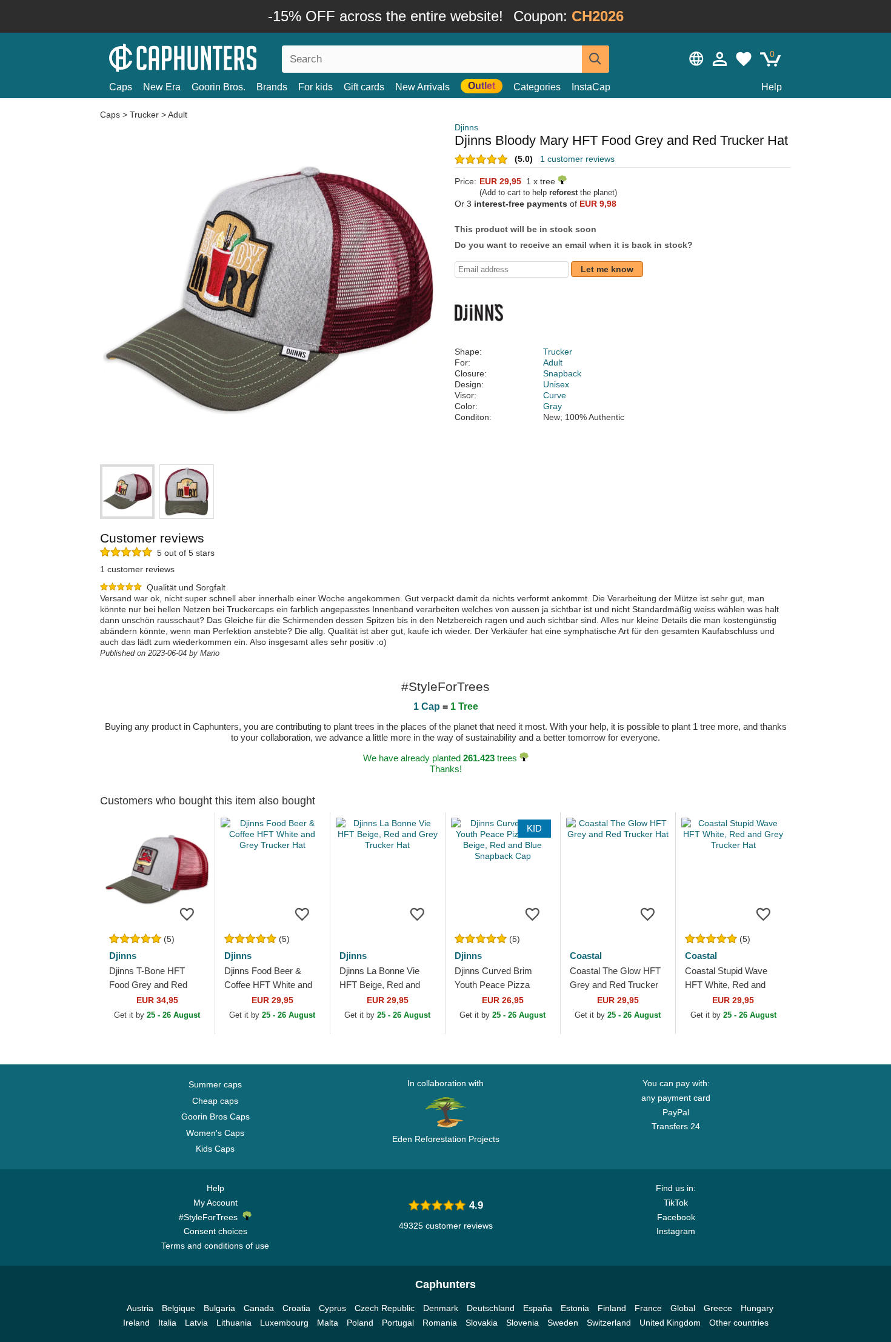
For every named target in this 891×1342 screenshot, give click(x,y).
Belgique (178, 1308)
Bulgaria (219, 1308)
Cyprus (332, 1308)
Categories (537, 87)
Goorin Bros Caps (215, 1116)
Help (771, 87)
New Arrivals (422, 87)
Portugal (398, 1322)
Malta (327, 1322)
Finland (612, 1308)
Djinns (466, 127)
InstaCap (591, 87)
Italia (167, 1322)
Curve (554, 395)
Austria (140, 1308)
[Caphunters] (215, 57)
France (648, 1308)
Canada (259, 1308)
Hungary (757, 1308)
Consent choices (215, 1231)
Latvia (196, 1322)
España (537, 1308)
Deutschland (491, 1308)
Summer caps (215, 1084)
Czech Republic (385, 1308)
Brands (271, 87)
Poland (360, 1322)
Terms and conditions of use (215, 1245)
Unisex (556, 384)
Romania (439, 1322)
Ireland (136, 1322)
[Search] (595, 59)
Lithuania (234, 1322)
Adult (177, 114)
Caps (120, 87)
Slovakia (482, 1322)
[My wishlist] (744, 59)
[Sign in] (720, 59)
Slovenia (522, 1322)
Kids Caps (215, 1148)
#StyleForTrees (210, 1217)
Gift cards (364, 87)
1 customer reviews (577, 159)
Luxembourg (284, 1322)
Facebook (676, 1217)
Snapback (562, 373)
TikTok (676, 1202)
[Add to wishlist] (187, 913)
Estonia (575, 1308)
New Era (162, 87)
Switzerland (609, 1322)
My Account (215, 1202)
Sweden (562, 1322)
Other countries (739, 1322)
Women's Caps (215, 1133)
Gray (552, 406)
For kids (315, 87)
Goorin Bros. (218, 87)
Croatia (296, 1308)
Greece (718, 1308)
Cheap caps (215, 1101)
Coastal (586, 955)
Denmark (440, 1308)
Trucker (144, 114)
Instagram (675, 1231)
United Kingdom (670, 1322)
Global (682, 1308)
